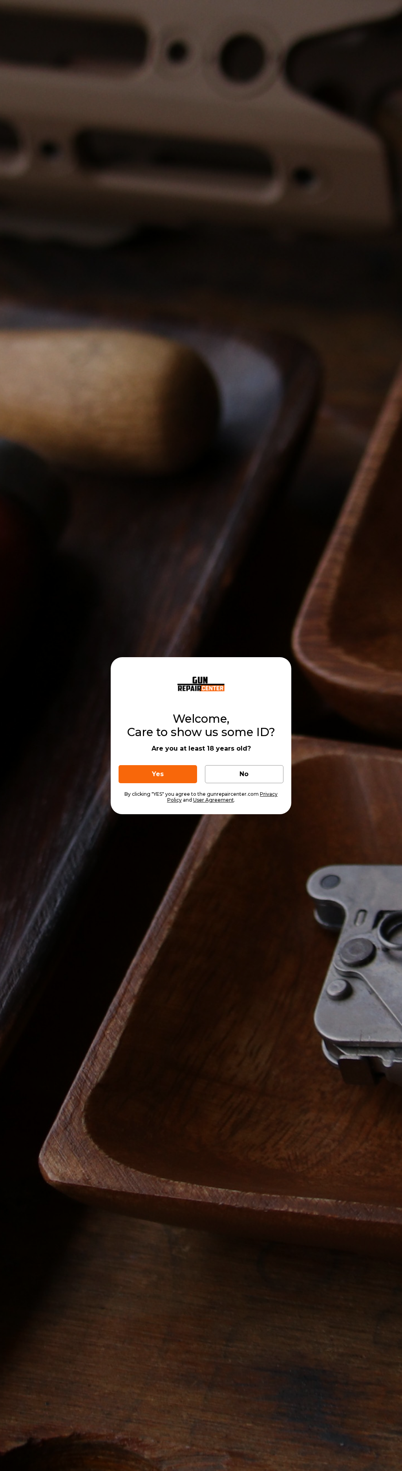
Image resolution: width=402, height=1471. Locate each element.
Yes (158, 774)
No (244, 774)
